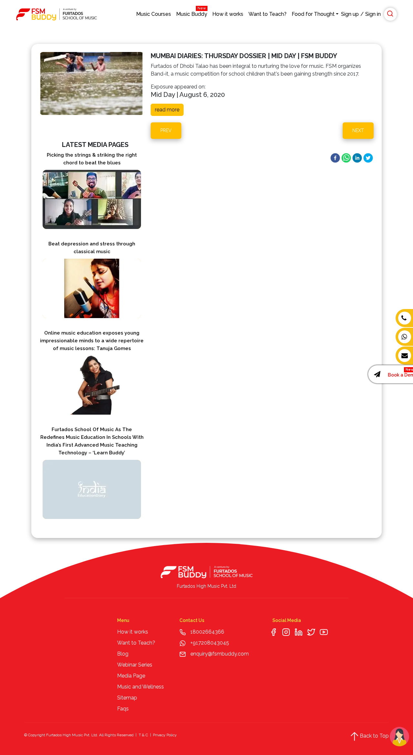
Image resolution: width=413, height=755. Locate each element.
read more (167, 110)
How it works (227, 14)
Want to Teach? (267, 14)
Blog (122, 654)
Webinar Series (134, 665)
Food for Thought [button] (313, 14)
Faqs (123, 709)
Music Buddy (191, 12)
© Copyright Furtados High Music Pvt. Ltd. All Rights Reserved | (80, 735)
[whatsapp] (346, 158)
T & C (143, 735)
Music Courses (153, 14)
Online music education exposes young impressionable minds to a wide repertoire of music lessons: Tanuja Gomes (92, 340)
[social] (273, 632)
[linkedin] (357, 158)
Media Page (131, 676)
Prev (166, 130)
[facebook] (335, 158)
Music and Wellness (140, 687)
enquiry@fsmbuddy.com (219, 654)
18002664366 (207, 632)
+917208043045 (209, 643)
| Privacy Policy (163, 735)
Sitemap (127, 698)
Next (358, 130)
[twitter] (368, 158)
